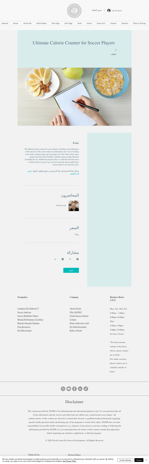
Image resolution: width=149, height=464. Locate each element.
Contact (73, 319)
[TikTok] (86, 388)
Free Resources (23, 326)
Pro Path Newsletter (78, 326)
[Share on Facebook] (77, 259)
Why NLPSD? (76, 312)
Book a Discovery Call (79, 323)
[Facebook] (74, 388)
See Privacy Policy (69, 461)
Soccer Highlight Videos (27, 315)
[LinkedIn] (80, 388)
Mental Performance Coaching (30, 319)
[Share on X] (70, 259)
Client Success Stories (79, 315)
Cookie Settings (125, 460)
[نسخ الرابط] (55, 259)
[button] (110, 10)
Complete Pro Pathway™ (28, 308)
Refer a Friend (76, 330)
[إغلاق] (146, 460)
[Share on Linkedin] (62, 259)
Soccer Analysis (24, 312)
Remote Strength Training (28, 323)
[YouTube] (68, 388)
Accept (138, 460)
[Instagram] (63, 388)
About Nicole (75, 308)
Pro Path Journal (24, 330)
